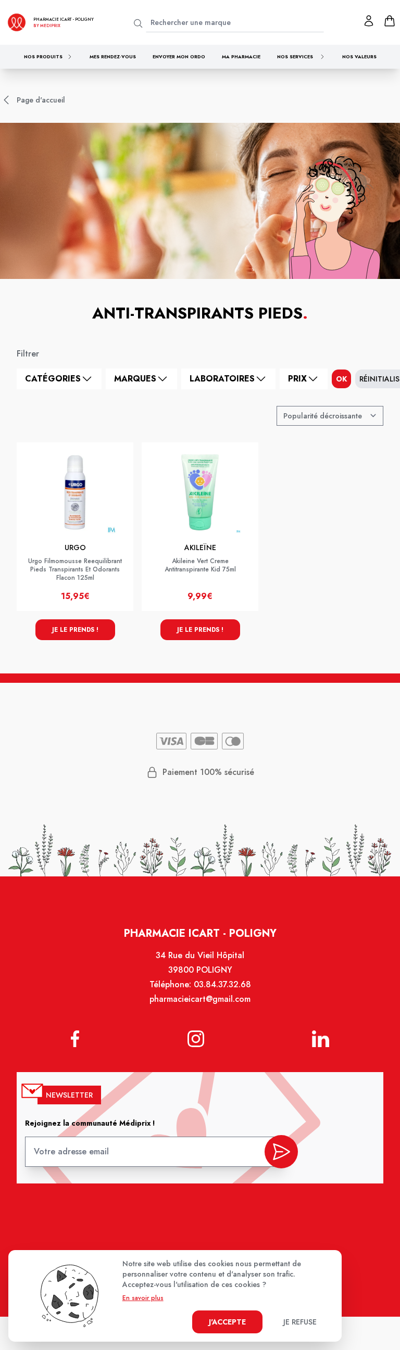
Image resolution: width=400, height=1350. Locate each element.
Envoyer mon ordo (179, 56)
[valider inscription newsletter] (281, 1151)
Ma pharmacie (241, 56)
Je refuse (300, 1322)
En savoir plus (143, 1298)
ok (341, 379)
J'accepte (227, 1322)
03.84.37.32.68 (222, 984)
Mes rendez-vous (113, 56)
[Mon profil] (368, 21)
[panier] (389, 21)
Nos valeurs (359, 56)
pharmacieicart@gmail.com (200, 999)
